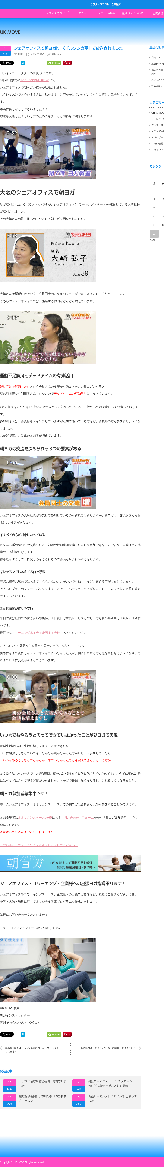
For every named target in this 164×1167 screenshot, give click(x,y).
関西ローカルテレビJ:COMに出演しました (112, 1098)
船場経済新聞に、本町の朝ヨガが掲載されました (42, 1098)
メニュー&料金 (106, 13)
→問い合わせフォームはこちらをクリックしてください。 (39, 845)
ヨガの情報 (157, 143)
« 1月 (152, 239)
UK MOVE (10, 32)
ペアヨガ (81, 13)
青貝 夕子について (132, 13)
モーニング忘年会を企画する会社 (37, 632)
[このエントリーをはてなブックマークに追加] (23, 64)
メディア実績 (37, 54)
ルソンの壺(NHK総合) (34, 80)
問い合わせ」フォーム (79, 817)
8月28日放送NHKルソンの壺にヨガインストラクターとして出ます (34, 1050)
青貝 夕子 (57, 54)
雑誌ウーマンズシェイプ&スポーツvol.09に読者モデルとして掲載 (110, 1083)
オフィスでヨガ (55, 13)
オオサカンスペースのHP (35, 817)
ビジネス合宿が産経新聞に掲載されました (42, 1083)
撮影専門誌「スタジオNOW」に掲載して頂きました (108, 1048)
